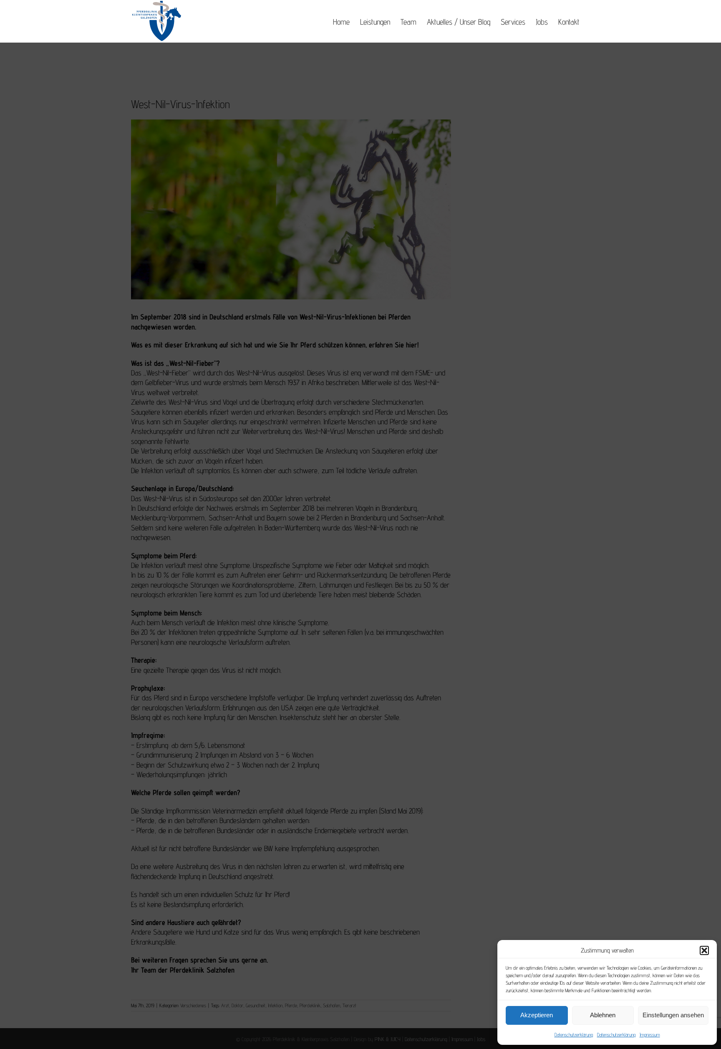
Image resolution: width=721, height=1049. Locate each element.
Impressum (650, 1034)
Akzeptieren (536, 1015)
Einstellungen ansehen (673, 1015)
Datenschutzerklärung (574, 1034)
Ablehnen (602, 1015)
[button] (704, 950)
